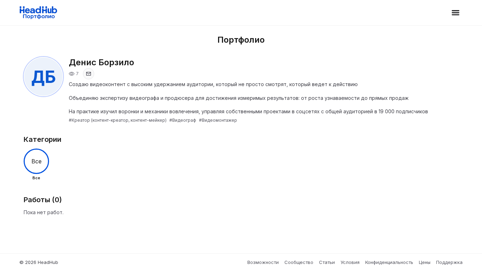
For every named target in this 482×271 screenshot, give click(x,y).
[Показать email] (88, 73)
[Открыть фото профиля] (43, 76)
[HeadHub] (38, 13)
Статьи (327, 262)
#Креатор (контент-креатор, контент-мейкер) (118, 120)
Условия (350, 262)
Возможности (263, 262)
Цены (424, 262)
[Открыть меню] (455, 12)
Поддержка (449, 262)
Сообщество (298, 262)
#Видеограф (182, 120)
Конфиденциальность (389, 262)
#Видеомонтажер (218, 120)
